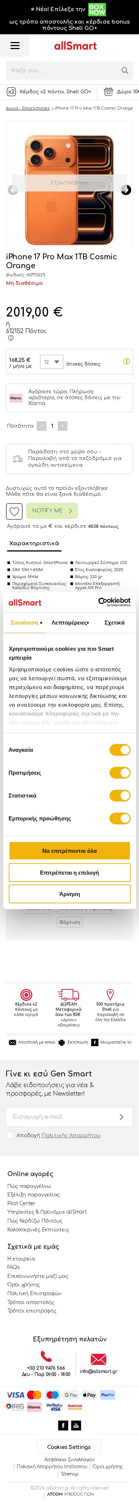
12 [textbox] (46, 362)
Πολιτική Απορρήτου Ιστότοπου (52, 1466)
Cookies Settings (68, 1447)
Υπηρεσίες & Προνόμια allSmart (46, 1212)
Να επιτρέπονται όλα (69, 851)
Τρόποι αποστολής (30, 1302)
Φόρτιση (69, 922)
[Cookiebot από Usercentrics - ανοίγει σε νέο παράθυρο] (98, 602)
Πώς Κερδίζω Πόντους (35, 1221)
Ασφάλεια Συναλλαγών (69, 1459)
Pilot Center (21, 1203)
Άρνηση (69, 894)
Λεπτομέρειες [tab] (69, 622)
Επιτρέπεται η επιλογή (69, 872)
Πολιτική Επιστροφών (34, 1293)
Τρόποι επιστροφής (32, 1311)
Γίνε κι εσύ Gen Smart (49, 1083)
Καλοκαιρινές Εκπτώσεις (38, 1229)
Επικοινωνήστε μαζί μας (37, 1276)
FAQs (13, 1267)
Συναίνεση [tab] (24, 622)
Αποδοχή (58, 1135)
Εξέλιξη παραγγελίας (33, 1194)
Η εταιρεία (21, 1259)
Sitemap (70, 1474)
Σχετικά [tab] (115, 622)
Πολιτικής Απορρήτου (71, 1135)
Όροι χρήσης (23, 1284)
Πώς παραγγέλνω (29, 1186)
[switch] (119, 773)
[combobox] (51, 362)
